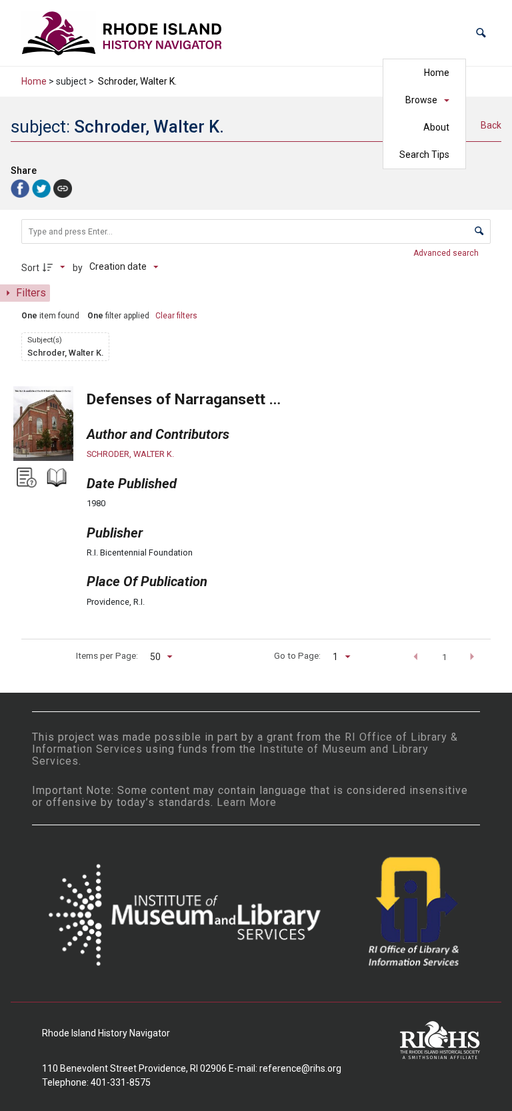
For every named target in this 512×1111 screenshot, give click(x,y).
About (436, 127)
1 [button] (444, 656)
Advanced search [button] (447, 253)
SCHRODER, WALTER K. (130, 454)
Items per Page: (107, 655)
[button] (481, 33)
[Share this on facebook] (21, 187)
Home (436, 72)
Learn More (247, 802)
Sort (30, 267)
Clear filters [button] (176, 315)
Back (491, 125)
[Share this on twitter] (42, 187)
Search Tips (424, 154)
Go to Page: (297, 655)
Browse (421, 100)
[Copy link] (62, 188)
